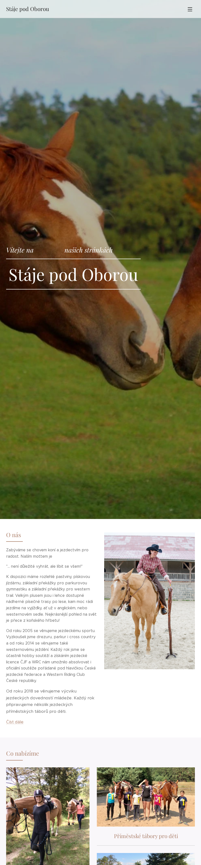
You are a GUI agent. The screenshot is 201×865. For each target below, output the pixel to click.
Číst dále (15, 722)
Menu (190, 9)
